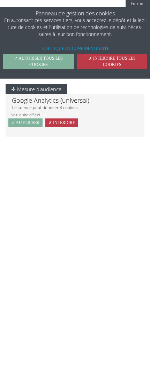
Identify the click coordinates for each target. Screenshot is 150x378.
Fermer (138, 3)
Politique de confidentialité (75, 48)
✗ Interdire (61, 122)
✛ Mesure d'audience (36, 89)
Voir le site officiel (25, 114)
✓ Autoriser (25, 122)
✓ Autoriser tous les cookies (38, 61)
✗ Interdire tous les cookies (112, 61)
